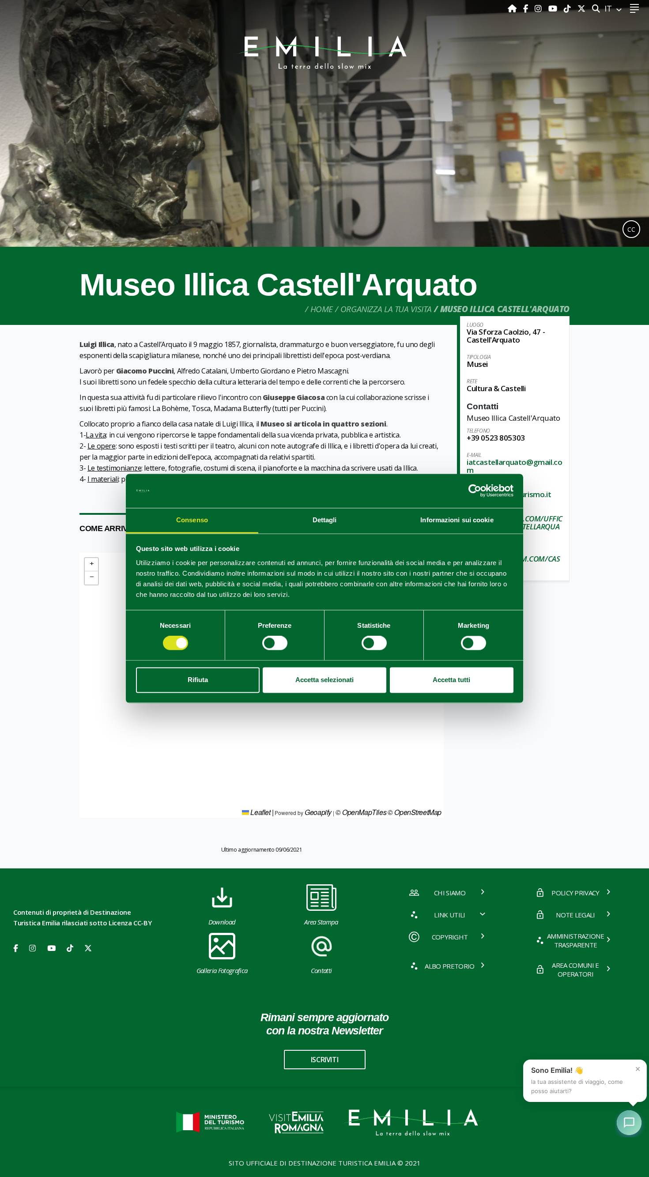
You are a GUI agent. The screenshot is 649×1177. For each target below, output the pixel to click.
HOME (321, 309)
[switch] (274, 643)
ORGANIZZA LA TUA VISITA (386, 309)
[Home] (513, 8)
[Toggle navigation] (634, 9)
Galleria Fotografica (221, 970)
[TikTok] (568, 8)
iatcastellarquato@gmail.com (514, 466)
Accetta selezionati (324, 679)
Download (222, 921)
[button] (91, 564)
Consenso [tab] (192, 520)
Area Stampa (321, 921)
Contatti (321, 970)
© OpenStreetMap (414, 812)
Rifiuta (198, 679)
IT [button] (609, 8)
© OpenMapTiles (361, 812)
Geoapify (318, 812)
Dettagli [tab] (325, 520)
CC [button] (631, 229)
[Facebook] (526, 8)
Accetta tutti (451, 679)
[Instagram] (539, 8)
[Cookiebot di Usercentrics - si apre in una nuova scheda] (474, 491)
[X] (581, 8)
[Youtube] (553, 8)
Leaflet (260, 812)
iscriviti (324, 1059)
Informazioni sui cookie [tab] (456, 520)
